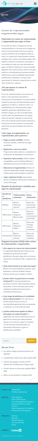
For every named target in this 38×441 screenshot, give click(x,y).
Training (14, 416)
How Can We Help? (18, 422)
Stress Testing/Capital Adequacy (22, 402)
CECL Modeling (17, 397)
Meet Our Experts (17, 420)
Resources (15, 418)
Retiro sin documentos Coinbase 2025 (18, 375)
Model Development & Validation (23, 408)
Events (14, 425)
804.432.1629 (16, 389)
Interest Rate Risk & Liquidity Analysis (21, 405)
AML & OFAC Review (19, 399)
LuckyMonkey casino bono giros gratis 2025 (20, 358)
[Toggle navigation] (35, 3)
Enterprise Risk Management (21, 410)
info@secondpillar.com (19, 392)
